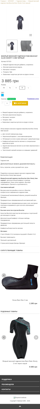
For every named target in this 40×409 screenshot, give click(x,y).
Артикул (3, 61)
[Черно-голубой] (2, 95)
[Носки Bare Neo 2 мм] (20, 277)
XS (4, 88)
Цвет (3, 92)
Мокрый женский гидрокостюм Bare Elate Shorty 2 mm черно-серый (20, 362)
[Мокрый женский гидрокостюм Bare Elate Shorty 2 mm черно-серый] (20, 338)
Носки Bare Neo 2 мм (20, 300)
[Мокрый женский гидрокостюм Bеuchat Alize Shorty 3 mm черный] (20, 22)
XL (10, 88)
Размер (3, 85)
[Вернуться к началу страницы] (20, 406)
